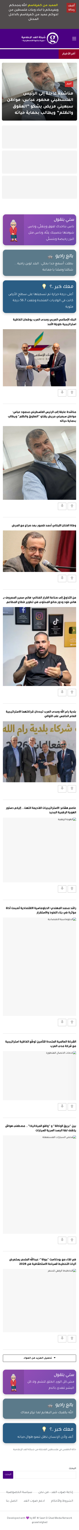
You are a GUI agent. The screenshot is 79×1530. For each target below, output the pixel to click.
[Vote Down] (62, 393)
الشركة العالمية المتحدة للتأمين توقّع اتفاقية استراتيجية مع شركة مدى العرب (40, 1044)
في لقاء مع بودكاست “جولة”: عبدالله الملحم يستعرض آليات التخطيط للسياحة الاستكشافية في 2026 (42, 1261)
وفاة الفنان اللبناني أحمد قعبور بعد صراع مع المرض (44, 525)
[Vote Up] (72, 393)
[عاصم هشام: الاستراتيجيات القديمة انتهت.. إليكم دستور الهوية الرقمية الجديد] (39, 850)
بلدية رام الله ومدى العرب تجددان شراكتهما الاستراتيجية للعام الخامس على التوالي (41, 714)
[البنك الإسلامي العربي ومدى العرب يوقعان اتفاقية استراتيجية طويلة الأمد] (39, 357)
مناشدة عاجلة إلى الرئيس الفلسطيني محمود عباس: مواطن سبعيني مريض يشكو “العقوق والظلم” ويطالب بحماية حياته (42, 416)
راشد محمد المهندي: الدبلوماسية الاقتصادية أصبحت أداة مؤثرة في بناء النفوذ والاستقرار (41, 910)
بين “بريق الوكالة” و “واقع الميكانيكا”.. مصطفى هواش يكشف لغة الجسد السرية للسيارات (40, 1128)
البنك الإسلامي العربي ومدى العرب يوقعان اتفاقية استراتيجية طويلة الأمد (44, 321)
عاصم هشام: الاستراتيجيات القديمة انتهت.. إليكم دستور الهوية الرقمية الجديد (41, 810)
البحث (72, 1468)
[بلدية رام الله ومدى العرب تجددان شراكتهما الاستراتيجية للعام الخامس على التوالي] (39, 751)
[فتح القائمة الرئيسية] (74, 38)
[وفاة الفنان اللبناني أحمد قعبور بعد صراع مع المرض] (39, 551)
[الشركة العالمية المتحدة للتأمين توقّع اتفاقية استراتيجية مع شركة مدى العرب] (39, 1075)
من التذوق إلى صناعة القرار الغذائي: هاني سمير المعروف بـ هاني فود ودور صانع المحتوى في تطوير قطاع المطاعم (39, 600)
